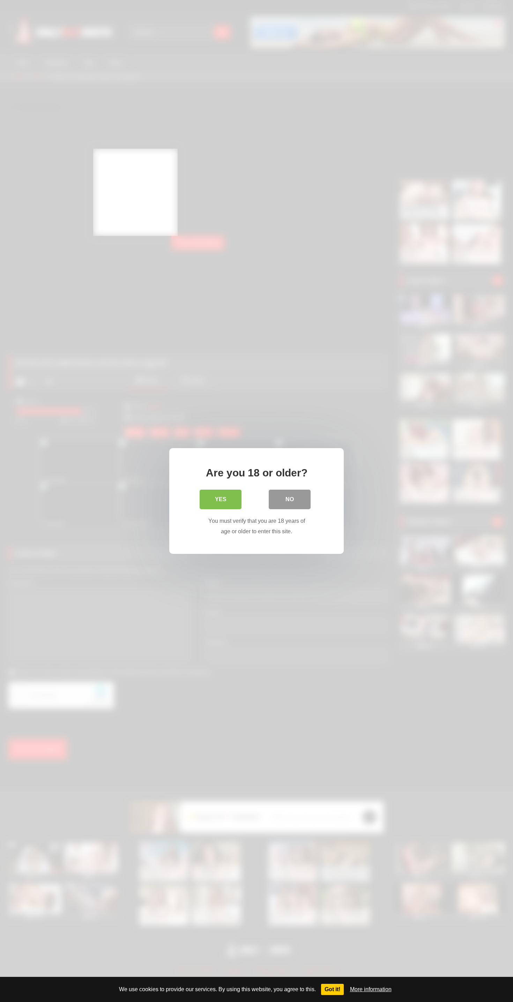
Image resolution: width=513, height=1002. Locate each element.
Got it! (332, 989)
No (289, 499)
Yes (220, 499)
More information (371, 989)
